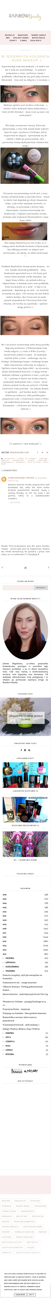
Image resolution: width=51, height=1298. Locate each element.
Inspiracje (6, 1253)
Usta (46, 462)
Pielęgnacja (7, 462)
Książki (30, 1248)
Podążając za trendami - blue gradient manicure (24, 1013)
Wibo (3, 464)
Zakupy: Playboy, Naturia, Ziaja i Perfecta (21, 1029)
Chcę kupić (36, 40)
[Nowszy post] (2, 567)
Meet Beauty (32, 1242)
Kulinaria (6, 1237)
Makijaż (6, 460)
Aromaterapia (27, 1211)
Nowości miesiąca (10, 1227)
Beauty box (21, 1216)
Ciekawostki (40, 1206)
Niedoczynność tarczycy (28, 1253)
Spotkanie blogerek (32, 1227)
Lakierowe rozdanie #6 (25, 791)
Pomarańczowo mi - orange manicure (20, 982)
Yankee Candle (38, 35)
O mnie (23, 40)
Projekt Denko (21, 38)
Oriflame (44, 460)
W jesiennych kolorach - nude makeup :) (21, 1025)
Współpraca (38, 38)
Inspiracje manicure (24, 1232)
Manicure (23, 35)
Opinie (32, 460)
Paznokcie (6, 1206)
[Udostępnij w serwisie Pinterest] (47, 453)
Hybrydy (6, 1232)
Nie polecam (37, 1216)
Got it (31, 1294)
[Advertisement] (25, 1139)
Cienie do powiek (27, 458)
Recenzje (10, 35)
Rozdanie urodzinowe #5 (25, 826)
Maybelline (19, 460)
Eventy (13, 40)
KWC (8, 38)
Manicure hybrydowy (24, 1222)
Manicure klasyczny (12, 1242)
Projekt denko (23, 1206)
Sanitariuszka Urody (21, 478)
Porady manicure (24, 1237)
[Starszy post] (49, 567)
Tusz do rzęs (34, 462)
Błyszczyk (10, 458)
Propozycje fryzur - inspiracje (16, 1009)
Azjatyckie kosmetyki (12, 1248)
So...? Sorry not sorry (25, 860)
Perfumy (43, 1232)
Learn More (20, 1294)
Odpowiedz (15, 503)
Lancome (44, 458)
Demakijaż (7, 1216)
